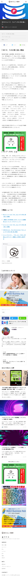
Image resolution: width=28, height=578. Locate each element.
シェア (6, 44)
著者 (3, 555)
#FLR (3, 312)
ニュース (9, 27)
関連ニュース (5, 39)
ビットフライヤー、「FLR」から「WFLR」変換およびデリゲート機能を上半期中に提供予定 (14, 237)
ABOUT (3, 557)
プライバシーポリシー (6, 566)
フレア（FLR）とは (6, 36)
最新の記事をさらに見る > (14, 461)
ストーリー (4, 547)
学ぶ (3, 549)
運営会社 (3, 564)
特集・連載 (4, 545)
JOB (2, 553)
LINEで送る (23, 44)
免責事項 (3, 568)
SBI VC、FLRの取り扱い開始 (8, 33)
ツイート (14, 44)
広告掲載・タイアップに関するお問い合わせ (11, 575)
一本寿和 (14, 329)
